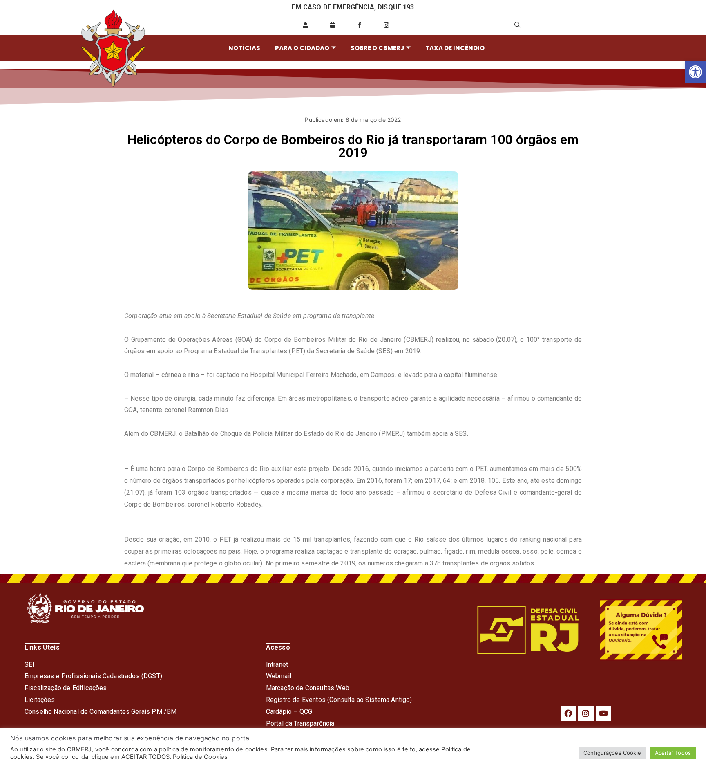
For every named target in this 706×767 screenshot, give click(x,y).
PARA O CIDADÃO (302, 48)
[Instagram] (586, 713)
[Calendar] (332, 25)
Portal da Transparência (300, 723)
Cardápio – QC (287, 711)
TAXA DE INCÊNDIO (455, 48)
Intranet (277, 664)
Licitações (40, 700)
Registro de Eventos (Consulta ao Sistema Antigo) (339, 700)
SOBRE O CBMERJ (377, 48)
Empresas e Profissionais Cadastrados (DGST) (93, 676)
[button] (695, 72)
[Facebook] (568, 713)
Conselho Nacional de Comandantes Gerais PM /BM (100, 711)
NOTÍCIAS (244, 48)
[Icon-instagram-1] (386, 25)
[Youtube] (603, 713)
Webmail (278, 676)
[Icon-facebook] (359, 25)
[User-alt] (305, 25)
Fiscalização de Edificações (66, 688)
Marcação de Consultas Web (307, 688)
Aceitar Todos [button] (673, 752)
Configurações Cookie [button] (612, 752)
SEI (29, 664)
